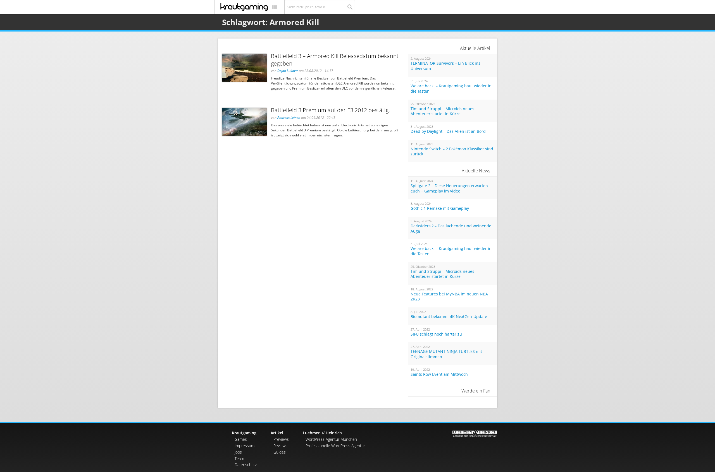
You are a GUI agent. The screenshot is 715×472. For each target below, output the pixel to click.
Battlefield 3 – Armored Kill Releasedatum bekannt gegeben (335, 59)
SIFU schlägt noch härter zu (436, 334)
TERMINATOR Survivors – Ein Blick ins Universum (445, 66)
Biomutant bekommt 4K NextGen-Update (449, 316)
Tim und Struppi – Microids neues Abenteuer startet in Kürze (442, 111)
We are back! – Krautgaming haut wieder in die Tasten (451, 88)
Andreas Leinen (288, 117)
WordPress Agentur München (331, 439)
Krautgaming (244, 432)
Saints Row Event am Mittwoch (439, 374)
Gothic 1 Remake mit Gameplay (440, 208)
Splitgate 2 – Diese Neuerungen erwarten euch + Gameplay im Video (449, 188)
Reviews (280, 445)
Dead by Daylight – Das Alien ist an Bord (448, 131)
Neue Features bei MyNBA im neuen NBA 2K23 (449, 297)
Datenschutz (246, 464)
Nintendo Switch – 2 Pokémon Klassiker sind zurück (452, 151)
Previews (281, 439)
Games (241, 439)
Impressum (244, 445)
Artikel (277, 432)
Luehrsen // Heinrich (322, 432)
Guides (279, 452)
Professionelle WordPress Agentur (335, 445)
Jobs (238, 452)
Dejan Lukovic (287, 70)
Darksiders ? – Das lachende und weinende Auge (451, 228)
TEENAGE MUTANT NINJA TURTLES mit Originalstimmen (446, 354)
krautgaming (244, 7)
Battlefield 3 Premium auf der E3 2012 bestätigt (330, 110)
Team (239, 458)
